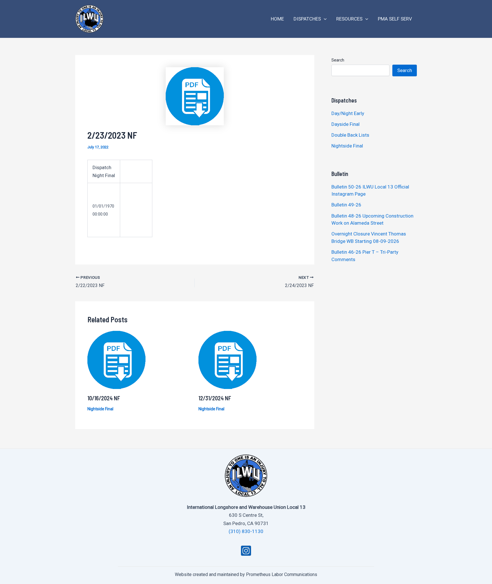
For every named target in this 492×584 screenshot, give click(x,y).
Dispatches (307, 19)
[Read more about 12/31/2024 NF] (227, 359)
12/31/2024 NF (214, 398)
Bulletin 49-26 (346, 205)
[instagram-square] (246, 551)
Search (337, 60)
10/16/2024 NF (103, 398)
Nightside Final (100, 409)
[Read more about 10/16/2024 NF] (116, 359)
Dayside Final (345, 124)
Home (277, 19)
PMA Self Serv (395, 19)
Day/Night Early (347, 113)
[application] (324, 19)
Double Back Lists (350, 135)
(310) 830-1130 (246, 531)
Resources (349, 19)
